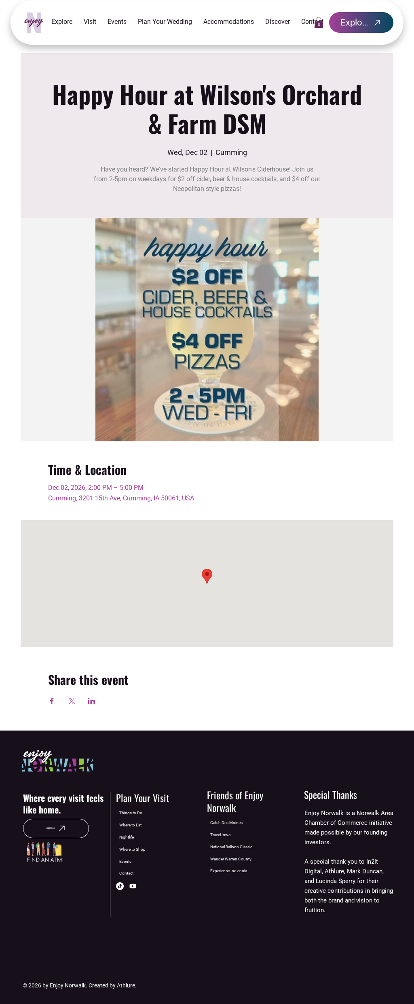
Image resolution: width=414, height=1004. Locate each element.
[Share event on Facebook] (52, 701)
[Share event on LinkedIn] (91, 701)
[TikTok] (120, 886)
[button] (61, 22)
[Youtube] (133, 886)
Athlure (126, 985)
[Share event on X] (72, 701)
